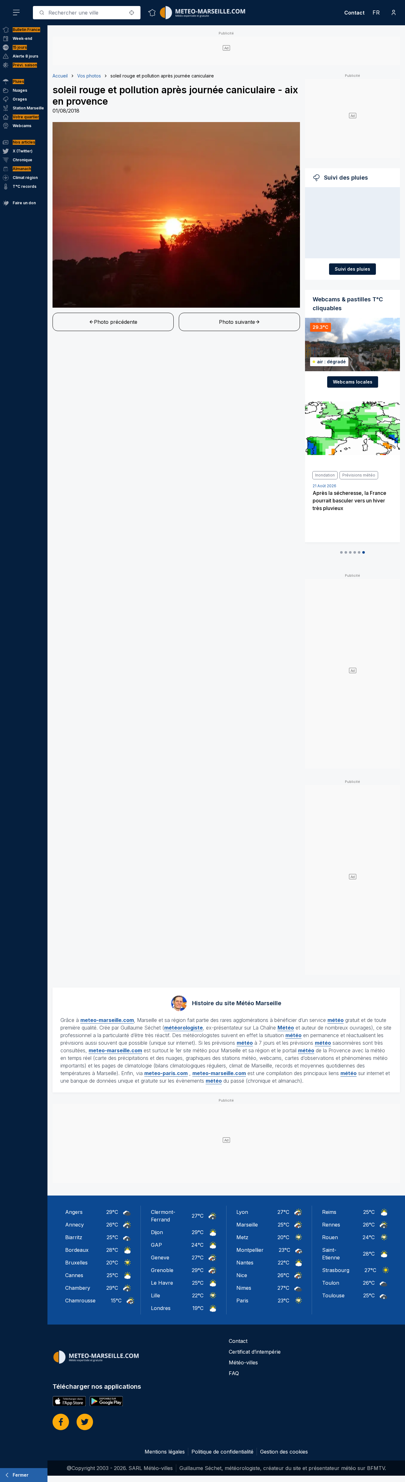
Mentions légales (165, 1451)
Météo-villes (243, 1362)
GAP (156, 1245)
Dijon (157, 1232)
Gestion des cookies (284, 1451)
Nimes (243, 1288)
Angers (74, 1212)
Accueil (60, 75)
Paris (242, 1300)
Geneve (160, 1257)
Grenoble (162, 1270)
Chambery (77, 1288)
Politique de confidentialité (222, 1451)
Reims (329, 1212)
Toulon (330, 1283)
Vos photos (89, 75)
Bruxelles (76, 1262)
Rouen (330, 1237)
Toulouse (333, 1295)
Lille (155, 1295)
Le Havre (162, 1283)
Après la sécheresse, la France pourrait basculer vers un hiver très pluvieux (349, 500)
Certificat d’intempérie (255, 1352)
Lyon (242, 1212)
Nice (241, 1275)
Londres (161, 1308)
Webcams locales (352, 381)
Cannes (74, 1275)
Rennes (331, 1224)
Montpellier (250, 1250)
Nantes (244, 1262)
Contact (354, 12)
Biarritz (73, 1237)
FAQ (234, 1373)
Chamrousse (80, 1300)
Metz (242, 1237)
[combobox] (86, 12)
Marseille (247, 1224)
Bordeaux (77, 1250)
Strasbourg (335, 1270)
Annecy (74, 1224)
